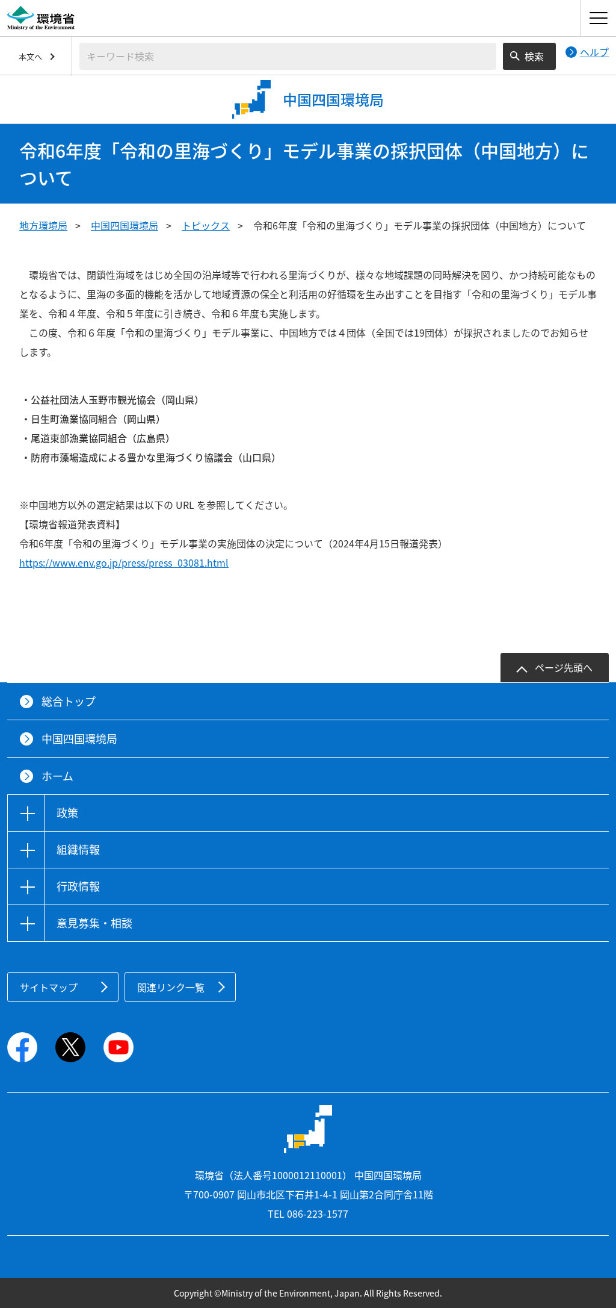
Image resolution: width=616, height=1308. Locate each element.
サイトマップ (49, 987)
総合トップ (69, 701)
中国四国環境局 (124, 225)
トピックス (206, 225)
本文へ (30, 56)
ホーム (57, 776)
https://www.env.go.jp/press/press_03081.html (124, 562)
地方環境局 (43, 225)
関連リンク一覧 (171, 987)
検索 (534, 56)
